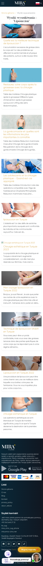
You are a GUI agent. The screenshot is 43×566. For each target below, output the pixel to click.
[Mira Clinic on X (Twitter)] (14, 544)
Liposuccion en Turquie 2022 (18, 372)
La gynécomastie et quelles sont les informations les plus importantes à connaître (21, 134)
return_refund (6, 506)
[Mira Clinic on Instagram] (9, 544)
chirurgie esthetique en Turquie (20, 414)
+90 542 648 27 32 (8, 522)
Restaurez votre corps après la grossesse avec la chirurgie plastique (19, 87)
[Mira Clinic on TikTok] (24, 544)
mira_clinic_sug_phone (10, 528)
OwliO (14, 549)
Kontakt (4, 499)
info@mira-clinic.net (9, 532)
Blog (3, 496)
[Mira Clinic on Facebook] (3, 544)
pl (41, 3)
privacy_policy (6, 502)
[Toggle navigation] (3, 3)
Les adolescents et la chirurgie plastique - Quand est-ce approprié (20, 178)
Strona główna (7, 489)
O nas (3, 492)
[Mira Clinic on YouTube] (19, 544)
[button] (36, 557)
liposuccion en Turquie (15, 219)
